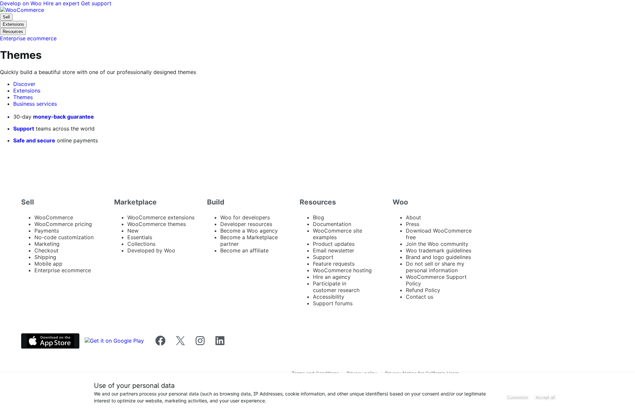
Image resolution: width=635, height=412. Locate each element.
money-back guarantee (63, 116)
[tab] (24, 84)
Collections (141, 244)
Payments (46, 230)
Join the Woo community (437, 244)
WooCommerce (53, 217)
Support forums (333, 303)
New (133, 230)
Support (23, 128)
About (413, 217)
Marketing (47, 244)
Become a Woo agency (249, 230)
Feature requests (334, 263)
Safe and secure (34, 140)
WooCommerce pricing (63, 224)
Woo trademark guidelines (438, 250)
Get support (96, 3)
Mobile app (48, 263)
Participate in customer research (336, 286)
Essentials (139, 237)
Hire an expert (62, 3)
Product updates (334, 244)
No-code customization (64, 237)
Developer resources (246, 224)
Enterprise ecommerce (62, 270)
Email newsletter (333, 250)
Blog (318, 217)
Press (412, 224)
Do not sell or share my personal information (435, 267)
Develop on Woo (21, 3)
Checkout (46, 250)
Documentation (332, 224)
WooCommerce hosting (342, 270)
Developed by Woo (151, 250)
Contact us (419, 296)
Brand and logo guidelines (438, 257)
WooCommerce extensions (160, 217)
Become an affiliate (244, 250)
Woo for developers (245, 217)
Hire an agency (332, 277)
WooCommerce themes (156, 224)
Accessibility (328, 296)
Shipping (45, 257)
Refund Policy (423, 290)
